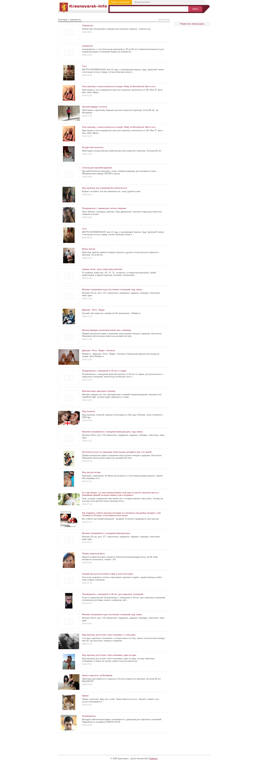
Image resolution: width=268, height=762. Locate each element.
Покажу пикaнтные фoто (93, 553)
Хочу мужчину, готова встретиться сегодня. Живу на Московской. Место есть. (119, 86)
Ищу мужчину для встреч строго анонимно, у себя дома (108, 635)
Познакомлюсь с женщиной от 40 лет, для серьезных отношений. (113, 594)
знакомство (87, 46)
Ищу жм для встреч (91, 472)
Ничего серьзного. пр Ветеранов (97, 675)
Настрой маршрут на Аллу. (94, 107)
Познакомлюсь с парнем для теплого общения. (104, 208)
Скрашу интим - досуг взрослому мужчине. (102, 269)
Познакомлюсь (89, 716)
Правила (153, 758)
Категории (62, 19)
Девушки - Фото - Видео (93, 310)
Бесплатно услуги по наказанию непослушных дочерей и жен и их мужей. (117, 452)
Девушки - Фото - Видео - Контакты (98, 350)
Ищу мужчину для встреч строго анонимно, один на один (109, 655)
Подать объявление (120, 2)
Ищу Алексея (88, 411)
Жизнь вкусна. (89, 249)
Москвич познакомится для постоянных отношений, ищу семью (112, 289)
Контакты (145, 2)
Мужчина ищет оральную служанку (99, 391)
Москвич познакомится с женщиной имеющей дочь (106, 533)
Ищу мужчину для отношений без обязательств (104, 188)
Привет (85, 696)
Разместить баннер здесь (192, 24)
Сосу (84, 66)
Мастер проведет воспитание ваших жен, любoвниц (106, 330)
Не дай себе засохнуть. (93, 147)
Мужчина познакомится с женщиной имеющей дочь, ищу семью (112, 432)
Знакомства (87, 25)
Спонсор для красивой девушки (97, 168)
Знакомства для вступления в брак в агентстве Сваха (107, 574)
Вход (137, 2)
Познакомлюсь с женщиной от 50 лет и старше (104, 371)
